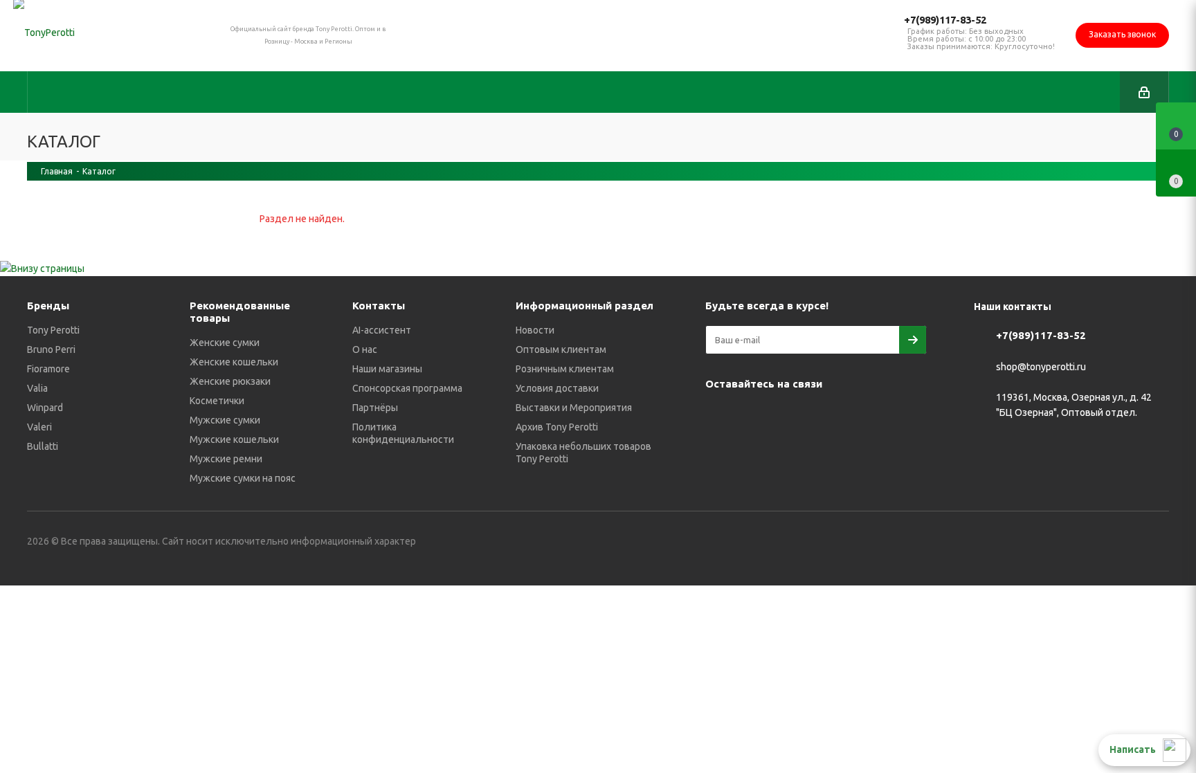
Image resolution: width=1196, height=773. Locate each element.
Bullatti (42, 446)
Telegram (754, 416)
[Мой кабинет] (1144, 92)
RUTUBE (719, 450)
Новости (535, 330)
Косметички (217, 400)
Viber (823, 416)
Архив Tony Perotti (557, 427)
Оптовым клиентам (561, 349)
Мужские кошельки (234, 439)
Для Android (754, 450)
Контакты (378, 305)
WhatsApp (857, 416)
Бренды (48, 305)
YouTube (788, 416)
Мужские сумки (225, 420)
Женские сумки (225, 342)
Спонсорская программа (407, 388)
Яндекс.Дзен (892, 416)
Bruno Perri (51, 349)
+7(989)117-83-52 (945, 20)
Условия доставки (557, 388)
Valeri (39, 427)
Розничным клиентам (565, 368)
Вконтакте (719, 416)
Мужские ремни (226, 458)
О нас (364, 349)
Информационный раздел (584, 305)
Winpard (45, 407)
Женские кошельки (234, 361)
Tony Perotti (53, 330)
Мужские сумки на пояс (243, 478)
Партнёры (375, 407)
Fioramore (48, 368)
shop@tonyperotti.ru (1041, 366)
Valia (37, 388)
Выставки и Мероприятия (574, 407)
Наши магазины (387, 368)
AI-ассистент (381, 330)
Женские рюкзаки (230, 381)
